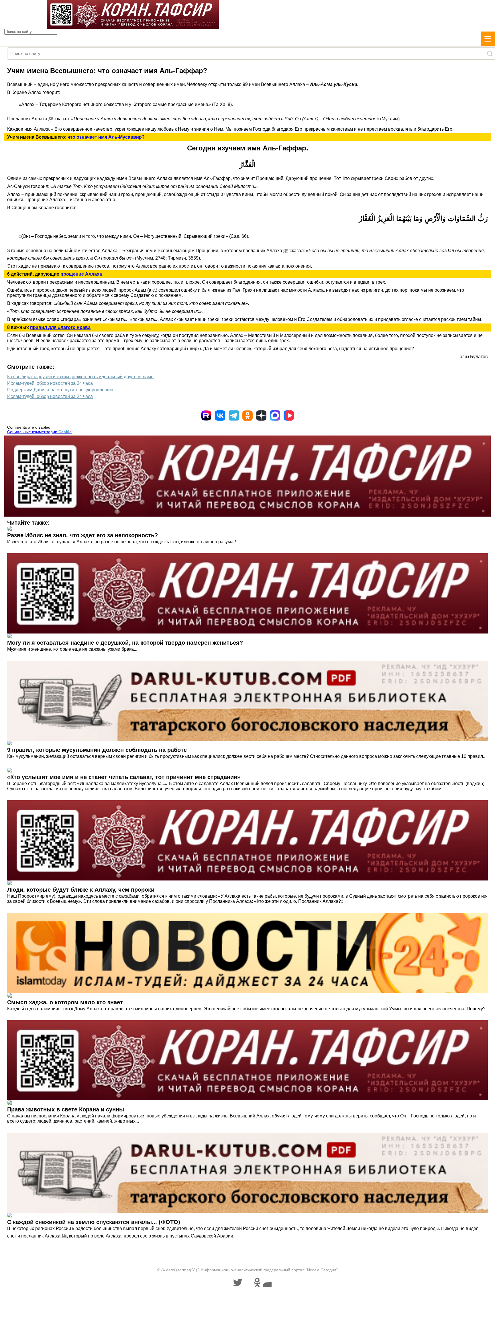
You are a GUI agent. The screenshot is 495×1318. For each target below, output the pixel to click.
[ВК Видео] (289, 415)
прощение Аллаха (81, 274)
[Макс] (275, 415)
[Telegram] (234, 415)
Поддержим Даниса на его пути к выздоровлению (60, 389)
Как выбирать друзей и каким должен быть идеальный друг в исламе (80, 376)
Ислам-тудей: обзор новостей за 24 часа (50, 383)
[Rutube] (206, 415)
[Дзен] (261, 415)
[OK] (247, 415)
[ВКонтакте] (220, 415)
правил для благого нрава (60, 327)
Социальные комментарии (39, 431)
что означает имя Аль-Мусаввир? (106, 137)
